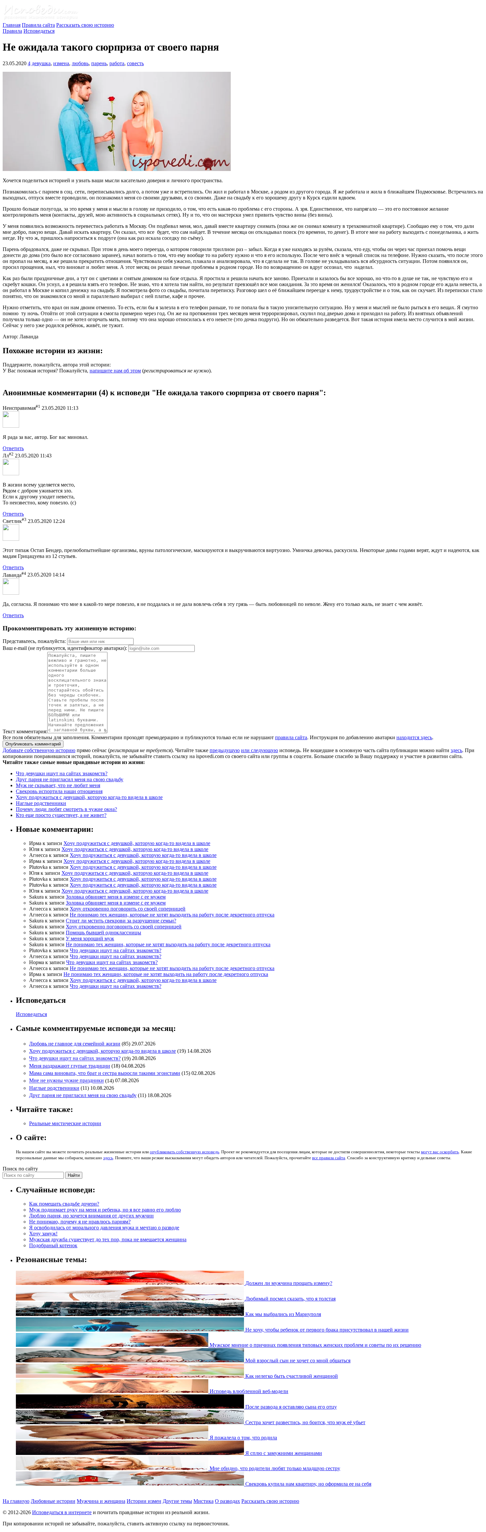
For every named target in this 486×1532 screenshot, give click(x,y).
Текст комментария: (25, 731)
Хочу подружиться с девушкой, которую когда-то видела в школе (89, 797)
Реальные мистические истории (65, 1123)
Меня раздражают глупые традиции (69, 1066)
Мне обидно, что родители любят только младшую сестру (274, 1468)
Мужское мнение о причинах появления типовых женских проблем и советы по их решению (314, 1345)
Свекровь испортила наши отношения (59, 791)
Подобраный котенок (53, 1245)
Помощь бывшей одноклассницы (103, 932)
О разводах (227, 1501)
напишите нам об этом (115, 370)
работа (116, 63)
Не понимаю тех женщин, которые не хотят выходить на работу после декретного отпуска (172, 914)
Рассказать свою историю (85, 25)
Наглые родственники (41, 803)
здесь (456, 750)
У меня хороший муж (90, 938)
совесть (135, 63)
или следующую (259, 750)
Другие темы (177, 1501)
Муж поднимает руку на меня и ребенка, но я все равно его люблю (105, 1210)
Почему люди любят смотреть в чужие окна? (66, 809)
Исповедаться (39, 31)
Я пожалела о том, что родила (242, 1437)
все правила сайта (328, 1157)
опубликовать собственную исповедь (184, 1151)
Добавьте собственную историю (39, 750)
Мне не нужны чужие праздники (66, 1081)
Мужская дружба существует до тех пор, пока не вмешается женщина (107, 1239)
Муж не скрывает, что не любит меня (58, 785)
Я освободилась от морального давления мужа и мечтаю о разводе (104, 1227)
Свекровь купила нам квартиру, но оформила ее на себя (307, 1484)
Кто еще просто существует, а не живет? (61, 815)
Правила (12, 31)
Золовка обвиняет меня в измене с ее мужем (116, 897)
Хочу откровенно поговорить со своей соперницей (127, 909)
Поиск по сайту (20, 1168)
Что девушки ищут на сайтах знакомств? (61, 773)
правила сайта (291, 737)
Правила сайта (38, 25)
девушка (41, 63)
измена (61, 63)
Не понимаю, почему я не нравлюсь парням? (80, 1221)
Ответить (13, 448)
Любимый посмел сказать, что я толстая (290, 1298)
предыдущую (225, 750)
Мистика (203, 1501)
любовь (80, 63)
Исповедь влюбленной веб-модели (248, 1391)
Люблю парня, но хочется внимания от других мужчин (91, 1215)
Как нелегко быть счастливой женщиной (291, 1376)
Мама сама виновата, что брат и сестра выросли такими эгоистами (104, 1073)
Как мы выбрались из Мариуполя (282, 1314)
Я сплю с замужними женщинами (283, 1453)
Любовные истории (53, 1501)
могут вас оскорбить (440, 1151)
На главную (16, 1501)
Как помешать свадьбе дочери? (64, 1204)
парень (99, 63)
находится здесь (414, 737)
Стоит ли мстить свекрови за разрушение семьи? (121, 920)
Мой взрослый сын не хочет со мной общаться (297, 1360)
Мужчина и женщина (101, 1501)
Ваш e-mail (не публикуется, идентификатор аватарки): (65, 648)
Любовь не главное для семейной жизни (74, 1043)
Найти (74, 1175)
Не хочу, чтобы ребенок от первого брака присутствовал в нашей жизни (326, 1330)
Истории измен (144, 1501)
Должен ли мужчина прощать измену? (288, 1283)
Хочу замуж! (43, 1233)
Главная (11, 25)
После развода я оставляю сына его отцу (290, 1407)
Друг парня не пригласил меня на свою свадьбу (69, 779)
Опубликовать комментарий (33, 744)
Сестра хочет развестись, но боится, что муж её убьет (304, 1422)
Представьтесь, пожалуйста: (35, 641)
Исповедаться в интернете (62, 1512)
